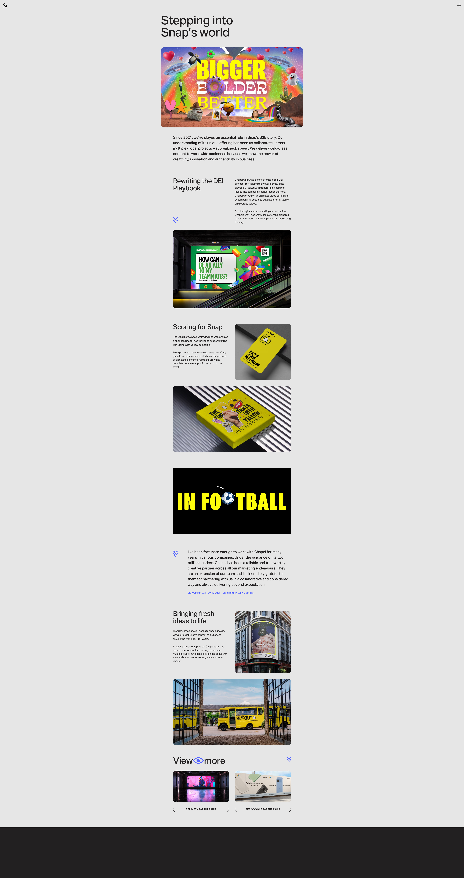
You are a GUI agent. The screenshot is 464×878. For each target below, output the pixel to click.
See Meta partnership (201, 809)
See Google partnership (263, 809)
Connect (282, 860)
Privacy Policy (213, 860)
